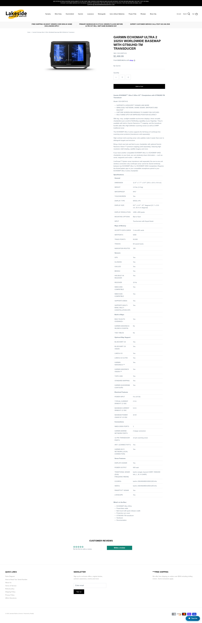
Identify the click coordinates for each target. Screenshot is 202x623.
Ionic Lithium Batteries (117, 14)
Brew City (153, 14)
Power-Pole (132, 14)
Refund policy (9, 589)
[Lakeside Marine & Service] (16, 14)
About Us (8, 582)
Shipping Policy (10, 592)
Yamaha (48, 14)
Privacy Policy (9, 595)
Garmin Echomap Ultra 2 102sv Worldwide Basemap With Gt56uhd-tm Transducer (53, 32)
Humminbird (70, 14)
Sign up (78, 592)
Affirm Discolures (11, 598)
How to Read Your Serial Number (16, 579)
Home (28, 32)
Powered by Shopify (29, 613)
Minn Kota (58, 14)
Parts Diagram (10, 576)
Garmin (80, 14)
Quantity (116, 73)
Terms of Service (10, 586)
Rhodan (143, 14)
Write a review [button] (119, 548)
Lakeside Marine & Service (16, 613)
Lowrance (90, 14)
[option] (70, 56)
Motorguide (102, 14)
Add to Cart (139, 86)
